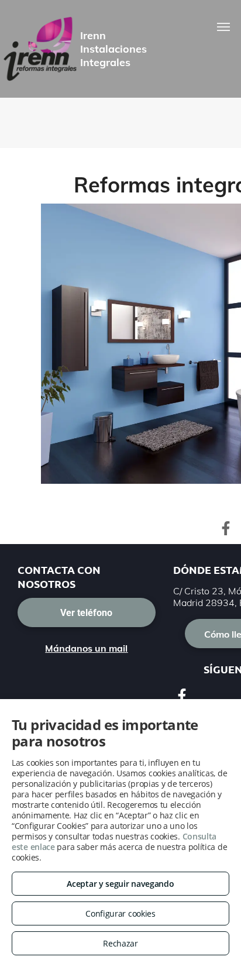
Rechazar (120, 943)
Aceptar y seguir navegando (120, 883)
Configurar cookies (120, 913)
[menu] (223, 27)
